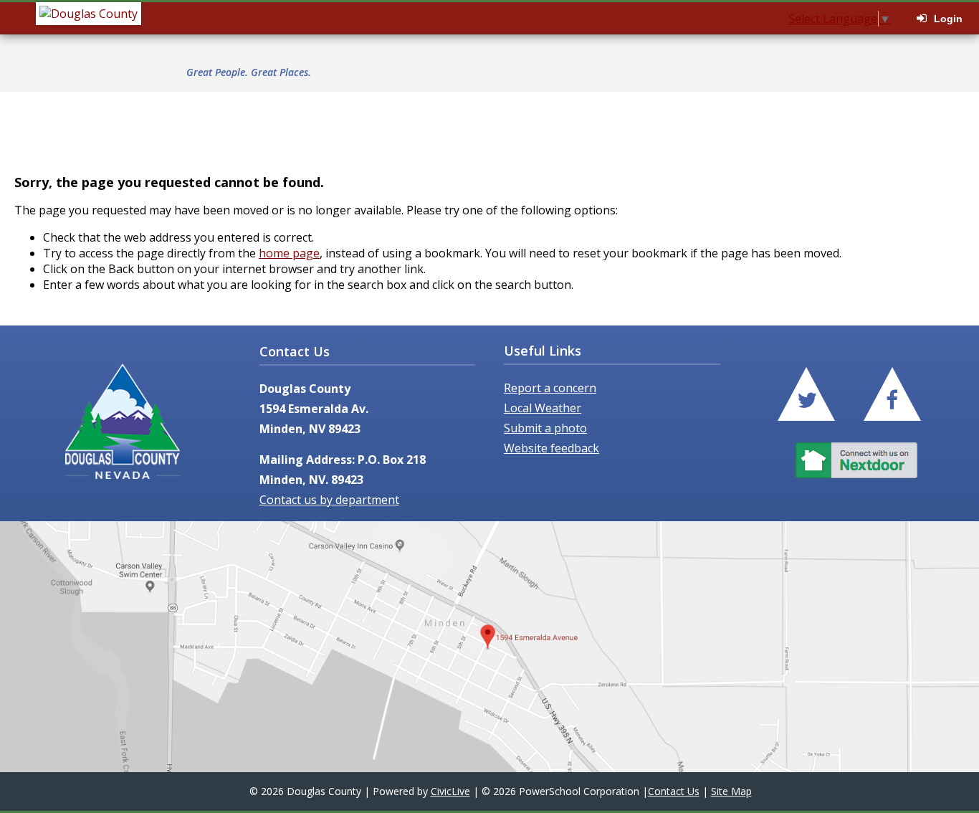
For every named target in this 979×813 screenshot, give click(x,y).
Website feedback (551, 448)
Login (948, 18)
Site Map (731, 791)
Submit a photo (545, 428)
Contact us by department (329, 500)
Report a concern (550, 388)
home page (289, 253)
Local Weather (542, 408)
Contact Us (673, 791)
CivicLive (450, 791)
